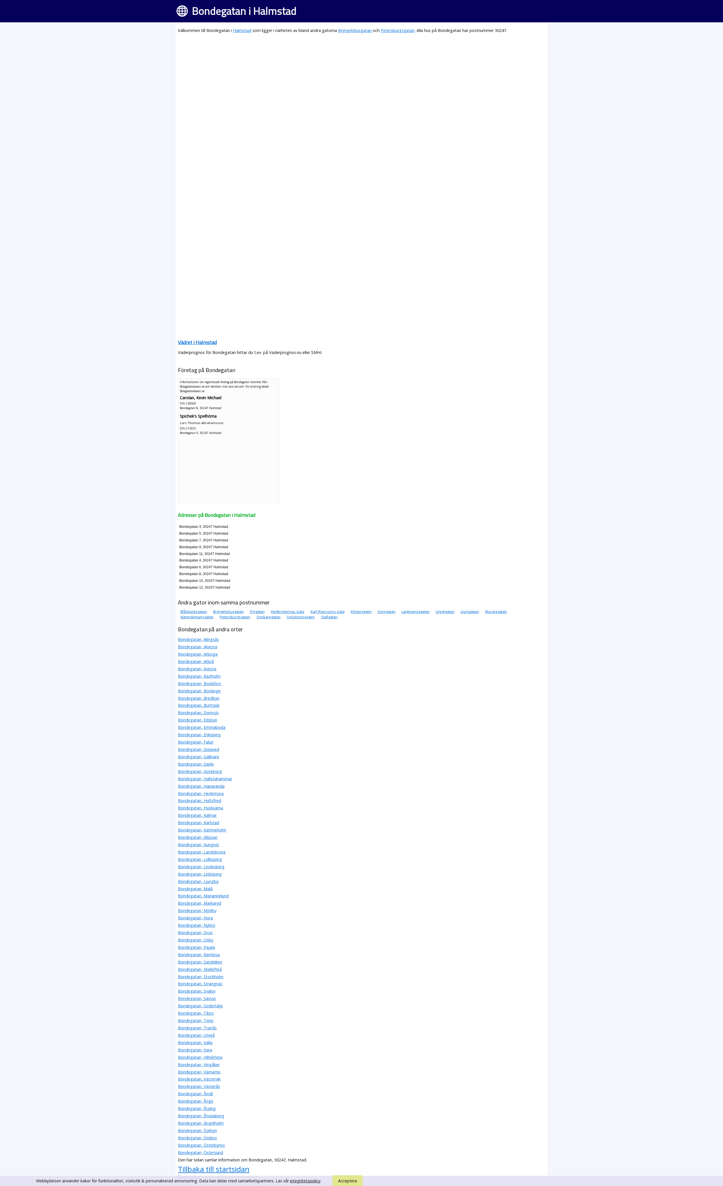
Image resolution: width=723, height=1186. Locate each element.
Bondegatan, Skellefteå (200, 969)
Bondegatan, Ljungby (198, 881)
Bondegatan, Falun (196, 742)
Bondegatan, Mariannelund (203, 895)
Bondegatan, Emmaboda (201, 727)
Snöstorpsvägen (301, 616)
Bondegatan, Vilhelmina (200, 1057)
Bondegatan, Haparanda (201, 786)
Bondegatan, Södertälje (200, 1005)
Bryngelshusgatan (355, 30)
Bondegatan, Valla (195, 1042)
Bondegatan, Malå (195, 888)
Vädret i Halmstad (197, 342)
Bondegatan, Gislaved (198, 749)
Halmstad (242, 30)
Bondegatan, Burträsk (198, 705)
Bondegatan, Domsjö (198, 712)
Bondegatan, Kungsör (198, 844)
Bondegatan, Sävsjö (197, 998)
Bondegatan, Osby (195, 940)
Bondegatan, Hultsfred (199, 800)
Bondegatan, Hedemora (201, 793)
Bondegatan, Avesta (197, 668)
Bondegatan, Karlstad (198, 822)
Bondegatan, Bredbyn (198, 698)
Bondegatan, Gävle (196, 764)
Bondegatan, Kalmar (197, 815)
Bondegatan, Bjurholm (199, 676)
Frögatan (257, 611)
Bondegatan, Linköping (200, 874)
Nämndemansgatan (197, 616)
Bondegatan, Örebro (197, 1137)
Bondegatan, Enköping (199, 734)
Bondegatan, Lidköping (200, 859)
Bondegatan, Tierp (196, 1020)
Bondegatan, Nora (195, 918)
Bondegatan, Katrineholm (202, 830)
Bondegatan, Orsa (195, 932)
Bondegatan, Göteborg (200, 771)
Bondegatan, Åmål (195, 1093)
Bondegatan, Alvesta (197, 646)
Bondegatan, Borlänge (199, 691)
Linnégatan (445, 611)
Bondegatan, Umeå (196, 1035)
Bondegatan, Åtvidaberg (201, 1115)
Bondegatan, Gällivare (198, 756)
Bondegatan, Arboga (197, 654)
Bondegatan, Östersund (200, 1152)
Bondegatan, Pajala (196, 947)
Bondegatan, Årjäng (197, 1108)
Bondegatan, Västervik (199, 1079)
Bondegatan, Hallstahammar (205, 778)
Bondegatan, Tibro (196, 1013)
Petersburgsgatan (398, 30)
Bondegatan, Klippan (197, 837)
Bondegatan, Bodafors (199, 683)
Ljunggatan (470, 611)
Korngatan (386, 611)
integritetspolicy (305, 1180)
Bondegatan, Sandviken (200, 962)
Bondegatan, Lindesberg (201, 866)
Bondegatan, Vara (195, 1050)
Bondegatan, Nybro (196, 925)
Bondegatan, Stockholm (200, 976)
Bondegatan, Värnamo (199, 1072)
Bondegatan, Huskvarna (200, 808)
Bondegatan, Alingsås (198, 639)
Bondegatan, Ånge (195, 1101)
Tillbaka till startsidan (213, 1169)
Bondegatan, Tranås (197, 1028)
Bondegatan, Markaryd (199, 903)
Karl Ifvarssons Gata (328, 611)
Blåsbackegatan (193, 611)
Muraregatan (496, 611)
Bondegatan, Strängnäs (200, 983)
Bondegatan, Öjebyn (197, 1130)
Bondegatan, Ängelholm (201, 1123)
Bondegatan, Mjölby (197, 910)
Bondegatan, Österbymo (201, 1145)
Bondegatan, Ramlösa (199, 954)
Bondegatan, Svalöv (196, 991)
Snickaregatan (268, 616)
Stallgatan (329, 616)
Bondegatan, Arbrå (196, 661)
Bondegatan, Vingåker (199, 1064)
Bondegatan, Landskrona (201, 852)
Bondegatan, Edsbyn (197, 720)
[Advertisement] (347, 78)
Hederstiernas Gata (287, 611)
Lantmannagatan (416, 611)
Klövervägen (361, 611)
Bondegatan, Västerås (199, 1086)
